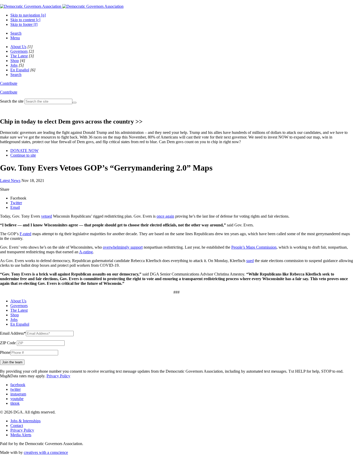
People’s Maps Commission (254, 247)
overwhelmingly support (123, 247)
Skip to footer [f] (23, 24)
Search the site (12, 101)
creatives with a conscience (46, 452)
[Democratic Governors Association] (62, 6)
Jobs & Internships (25, 421)
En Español (19, 70)
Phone (5, 352)
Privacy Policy (58, 376)
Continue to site (23, 155)
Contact (16, 425)
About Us (18, 46)
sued (250, 260)
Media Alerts (20, 435)
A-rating (86, 252)
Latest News (10, 180)
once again (165, 216)
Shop (14, 60)
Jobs (14, 65)
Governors (19, 51)
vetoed (46, 216)
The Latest (19, 56)
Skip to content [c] (25, 20)
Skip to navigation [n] (28, 15)
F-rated (25, 234)
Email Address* (13, 333)
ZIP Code (8, 343)
